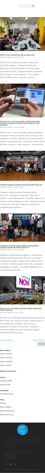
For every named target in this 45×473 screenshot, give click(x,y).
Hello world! (5, 365)
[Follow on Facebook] (6, 464)
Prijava (3, 403)
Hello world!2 (6, 361)
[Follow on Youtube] (10, 464)
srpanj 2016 (5, 385)
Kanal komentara (7, 411)
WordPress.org (6, 415)
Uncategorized (6, 394)
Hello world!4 (6, 354)
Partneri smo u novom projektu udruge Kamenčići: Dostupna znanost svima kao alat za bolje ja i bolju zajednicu (20, 123)
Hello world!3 (6, 358)
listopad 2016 (6, 381)
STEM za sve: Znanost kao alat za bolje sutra (17, 55)
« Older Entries (6, 340)
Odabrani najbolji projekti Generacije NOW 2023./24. (21, 185)
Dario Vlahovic (7, 57)
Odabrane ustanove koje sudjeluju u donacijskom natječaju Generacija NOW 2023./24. (19, 246)
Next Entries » (39, 340)
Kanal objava (5, 407)
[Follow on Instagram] (15, 464)
